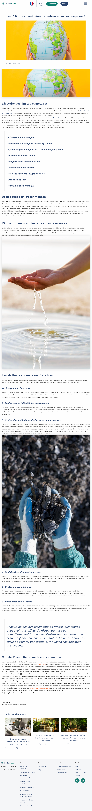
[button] (85, 3)
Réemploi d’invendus (27, 787)
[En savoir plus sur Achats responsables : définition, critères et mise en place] (46, 725)
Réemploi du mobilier (27, 806)
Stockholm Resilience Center (53, 118)
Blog (76, 766)
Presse (77, 775)
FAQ (39, 770)
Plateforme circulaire (27, 772)
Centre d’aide (42, 766)
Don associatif (24, 791)
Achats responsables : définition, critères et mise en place (45, 738)
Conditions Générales (64, 766)
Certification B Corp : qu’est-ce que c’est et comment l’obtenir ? (73, 738)
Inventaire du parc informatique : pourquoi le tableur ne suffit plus (18, 742)
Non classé (8, 748)
